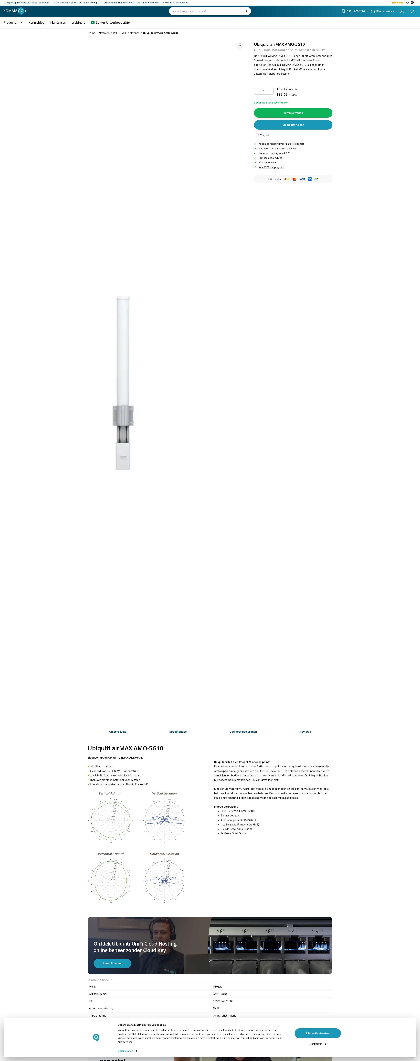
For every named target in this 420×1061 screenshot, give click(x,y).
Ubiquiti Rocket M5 (270, 771)
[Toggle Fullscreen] (240, 44)
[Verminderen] (256, 91)
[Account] (402, 11)
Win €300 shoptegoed (176, 2)
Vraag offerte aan (293, 124)
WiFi (115, 33)
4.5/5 (407, 2)
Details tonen (125, 1051)
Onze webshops (150, 2)
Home (91, 33)
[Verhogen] (270, 91)
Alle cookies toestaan (318, 1033)
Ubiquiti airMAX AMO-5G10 (160, 33)
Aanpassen (316, 1043)
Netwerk (104, 33)
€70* (132, 2)
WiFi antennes (130, 33)
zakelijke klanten (295, 143)
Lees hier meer (112, 963)
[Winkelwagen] (412, 11)
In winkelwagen (293, 112)
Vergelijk (265, 135)
